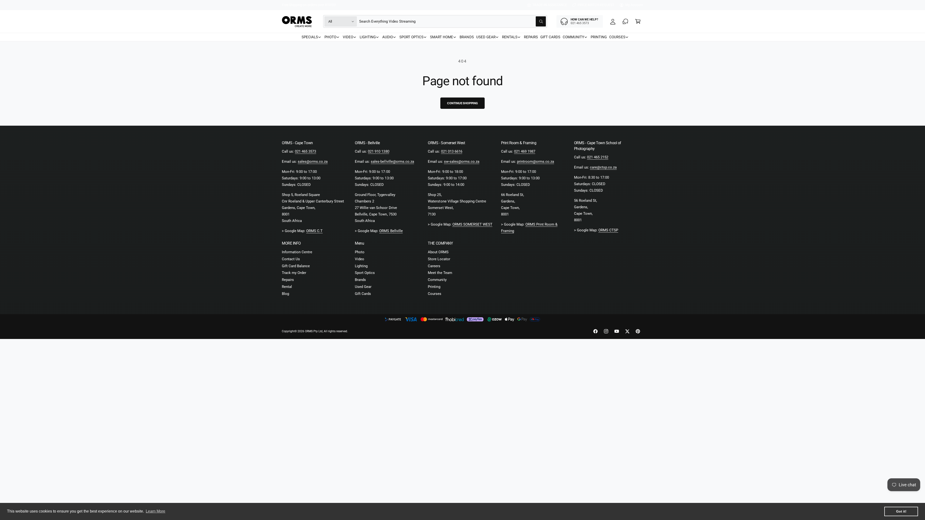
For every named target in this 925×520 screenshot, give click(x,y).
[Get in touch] (625, 21)
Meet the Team (440, 273)
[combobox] (452, 21)
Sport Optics (365, 273)
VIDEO (348, 37)
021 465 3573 (305, 151)
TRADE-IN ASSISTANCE (549, 5)
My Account (634, 5)
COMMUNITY (573, 37)
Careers (434, 266)
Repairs (288, 280)
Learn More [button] (155, 511)
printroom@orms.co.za (535, 161)
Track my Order (294, 273)
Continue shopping (462, 103)
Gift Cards (363, 294)
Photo (359, 252)
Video (359, 259)
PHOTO (330, 37)
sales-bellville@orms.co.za (392, 161)
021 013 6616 (451, 151)
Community (437, 280)
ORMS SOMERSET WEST (472, 224)
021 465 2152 (597, 157)
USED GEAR (486, 37)
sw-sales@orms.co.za (461, 161)
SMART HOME (441, 37)
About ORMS (438, 252)
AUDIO (387, 37)
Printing (434, 287)
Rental (287, 287)
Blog (285, 294)
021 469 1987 (524, 151)
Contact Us (291, 259)
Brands (360, 280)
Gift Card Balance (296, 266)
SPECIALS (310, 37)
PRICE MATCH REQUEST (596, 5)
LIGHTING (368, 37)
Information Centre (297, 252)
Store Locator (439, 259)
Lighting (361, 266)
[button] (638, 21)
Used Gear (363, 287)
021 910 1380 (378, 151)
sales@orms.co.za (313, 161)
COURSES (617, 37)
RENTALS (509, 37)
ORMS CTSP (608, 230)
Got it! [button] (901, 511)
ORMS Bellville (391, 231)
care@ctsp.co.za (603, 167)
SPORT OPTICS (411, 37)
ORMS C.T (314, 231)
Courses (434, 294)
